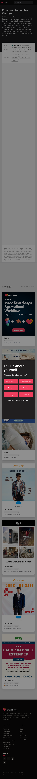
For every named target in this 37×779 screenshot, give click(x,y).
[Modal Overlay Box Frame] (18, 389)
